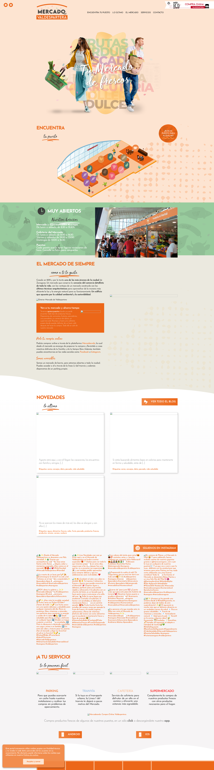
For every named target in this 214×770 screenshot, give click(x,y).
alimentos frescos (60, 531)
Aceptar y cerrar (33, 762)
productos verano (46, 533)
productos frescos (91, 531)
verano (56, 533)
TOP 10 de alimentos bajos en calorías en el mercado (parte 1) (144, 431)
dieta (62, 469)
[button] (85, 175)
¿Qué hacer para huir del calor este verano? (70, 496)
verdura (63, 533)
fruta (74, 531)
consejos (56, 469)
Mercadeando (88, 343)
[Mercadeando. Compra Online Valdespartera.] (107, 714)
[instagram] (11, 5)
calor (69, 531)
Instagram (95, 352)
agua (49, 531)
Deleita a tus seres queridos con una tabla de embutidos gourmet (70, 431)
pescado (68, 469)
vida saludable (78, 469)
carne (49, 469)
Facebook (84, 352)
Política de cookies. (31, 755)
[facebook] (6, 5)
